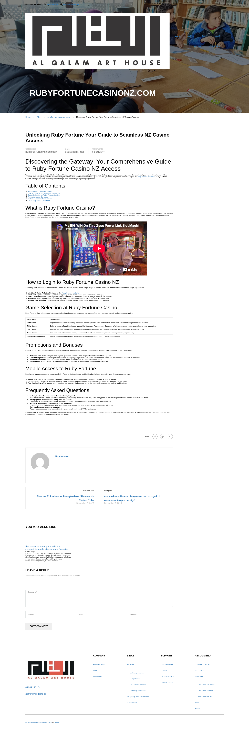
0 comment (98, 152)
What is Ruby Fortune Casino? (40, 191)
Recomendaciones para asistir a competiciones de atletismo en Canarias (46, 547)
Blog (95, 670)
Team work (199, 676)
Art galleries (135, 679)
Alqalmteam (61, 456)
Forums (164, 670)
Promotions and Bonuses (38, 197)
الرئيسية (177, 36)
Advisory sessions (137, 673)
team (57, 722)
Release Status (167, 682)
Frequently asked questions (138, 697)
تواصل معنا (198, 46)
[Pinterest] (170, 436)
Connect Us (97, 676)
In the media (132, 703)
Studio (197, 708)
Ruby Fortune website (70, 293)
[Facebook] (155, 436)
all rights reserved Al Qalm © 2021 (38, 722)
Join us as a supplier (206, 685)
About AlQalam (99, 664)
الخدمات (217, 36)
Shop (197, 703)
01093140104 (52, 4)
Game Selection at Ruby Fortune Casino (44, 195)
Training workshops (138, 691)
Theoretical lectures (138, 685)
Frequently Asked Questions (39, 201)
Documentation (167, 664)
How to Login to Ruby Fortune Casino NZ (44, 193)
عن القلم (191, 36)
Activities (130, 664)
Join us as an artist (205, 691)
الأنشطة (204, 36)
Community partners (202, 664)
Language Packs (167, 676)
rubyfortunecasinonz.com (41, 152)
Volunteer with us (205, 697)
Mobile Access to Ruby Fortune (40, 199)
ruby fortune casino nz (146, 177)
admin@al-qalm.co (71, 4)
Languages (214, 46)
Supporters (199, 670)
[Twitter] (162, 436)
